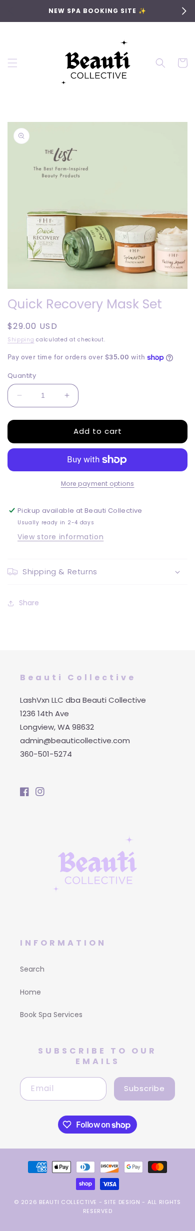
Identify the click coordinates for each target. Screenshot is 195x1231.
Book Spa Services (51, 1015)
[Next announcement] (184, 11)
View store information (61, 537)
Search (32, 969)
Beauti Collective (68, 1202)
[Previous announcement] (11, 11)
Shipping (21, 339)
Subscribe (144, 1088)
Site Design (122, 1202)
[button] (13, 63)
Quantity (22, 375)
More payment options (97, 483)
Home (30, 992)
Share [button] (29, 603)
